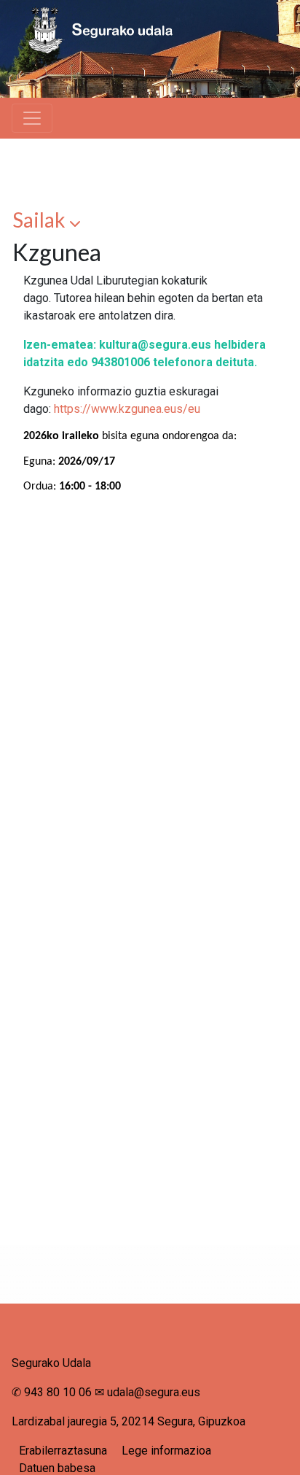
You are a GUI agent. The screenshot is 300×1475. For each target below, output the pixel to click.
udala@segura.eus (153, 1392)
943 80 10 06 (58, 1392)
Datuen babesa (57, 1468)
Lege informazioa (166, 1450)
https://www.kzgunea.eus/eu (127, 409)
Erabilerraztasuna (63, 1450)
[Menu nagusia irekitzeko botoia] (32, 118)
